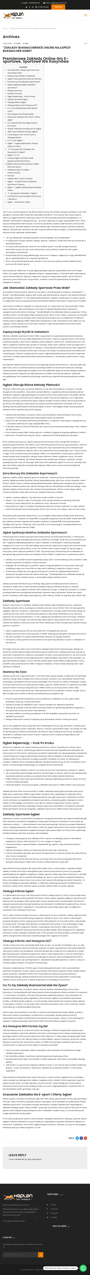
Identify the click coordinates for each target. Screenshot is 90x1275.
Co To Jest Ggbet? (15, 140)
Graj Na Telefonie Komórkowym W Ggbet (24, 129)
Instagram (54, 1213)
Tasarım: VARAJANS (62, 1270)
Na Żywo (11, 175)
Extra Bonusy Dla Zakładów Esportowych (24, 82)
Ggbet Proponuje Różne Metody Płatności (24, 79)
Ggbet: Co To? (13, 155)
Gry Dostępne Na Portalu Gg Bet (21, 114)
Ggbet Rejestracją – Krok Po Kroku (21, 96)
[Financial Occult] (17, 1197)
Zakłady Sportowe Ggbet (18, 99)
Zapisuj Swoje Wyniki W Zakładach (21, 76)
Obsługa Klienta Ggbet (17, 102)
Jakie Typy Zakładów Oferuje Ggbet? (23, 131)
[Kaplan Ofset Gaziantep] (13, 15)
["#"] (26, 7)
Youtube (54, 1217)
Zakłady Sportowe (15, 90)
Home (5, 28)
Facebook (54, 1209)
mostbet (82, 301)
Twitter (53, 1205)
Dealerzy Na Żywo (15, 93)
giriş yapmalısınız (34, 1159)
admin (18, 43)
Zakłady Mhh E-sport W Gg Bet (20, 178)
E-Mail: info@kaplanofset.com (56, 3)
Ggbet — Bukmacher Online (19, 202)
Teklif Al (58, 7)
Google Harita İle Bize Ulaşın (15, 1221)
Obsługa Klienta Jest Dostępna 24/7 (22, 105)
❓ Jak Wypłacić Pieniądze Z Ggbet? (22, 193)
